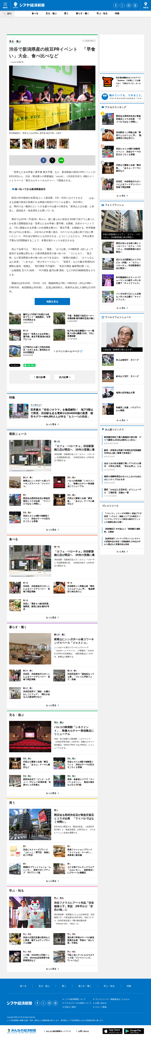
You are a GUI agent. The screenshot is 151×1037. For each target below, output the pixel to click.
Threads (135, 5)
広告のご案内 (70, 1007)
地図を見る (52, 301)
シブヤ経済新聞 (28, 5)
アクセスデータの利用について (77, 1003)
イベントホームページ (67, 351)
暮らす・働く (82, 13)
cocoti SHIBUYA (17, 62)
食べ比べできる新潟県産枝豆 (30, 189)
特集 (117, 13)
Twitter (122, 5)
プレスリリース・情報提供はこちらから (112, 999)
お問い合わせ (101, 1003)
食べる (35, 13)
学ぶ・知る (102, 13)
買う (66, 13)
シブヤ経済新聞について (75, 999)
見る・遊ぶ (51, 13)
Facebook (115, 5)
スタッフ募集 (101, 1007)
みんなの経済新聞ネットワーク (21, 1031)
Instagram (128, 5)
